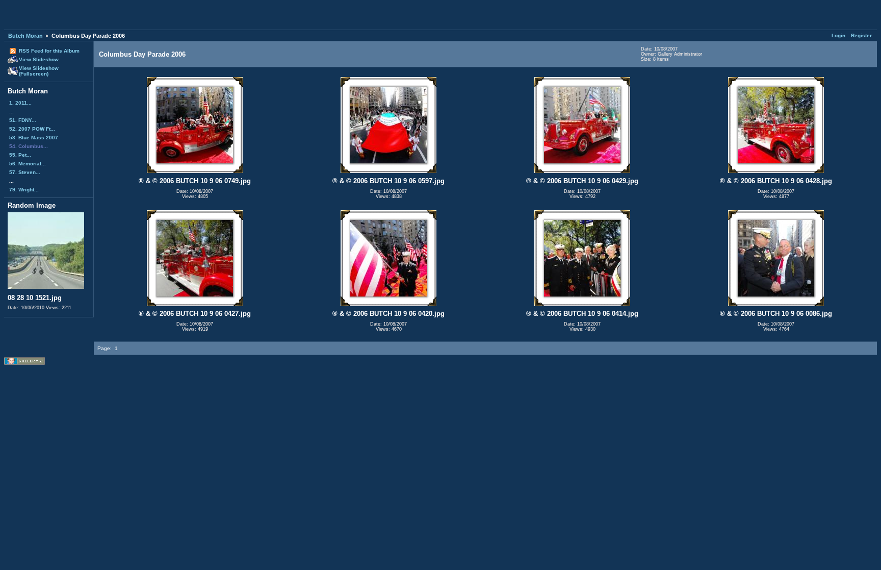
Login (838, 35)
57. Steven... (24, 172)
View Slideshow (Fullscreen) (39, 71)
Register (861, 35)
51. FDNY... (22, 120)
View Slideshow (39, 59)
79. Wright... (24, 189)
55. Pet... (20, 155)
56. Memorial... (27, 163)
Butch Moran (25, 36)
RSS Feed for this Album (49, 51)
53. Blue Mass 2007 (33, 137)
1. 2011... (20, 103)
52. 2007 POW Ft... (32, 129)
